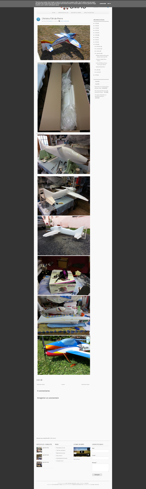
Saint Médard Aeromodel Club (72, 483)
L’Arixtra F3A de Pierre (52, 18)
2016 (96, 39)
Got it (109, 3)
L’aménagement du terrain (61, 458)
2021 (96, 30)
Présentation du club (63, 12)
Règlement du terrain (76, 12)
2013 (96, 75)
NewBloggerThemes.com (77, 484)
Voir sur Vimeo (77, 459)
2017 (96, 37)
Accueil (53, 12)
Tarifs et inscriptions (89, 12)
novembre (98, 48)
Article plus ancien (85, 384)
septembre (98, 53)
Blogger (86, 483)
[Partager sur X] (40, 380)
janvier (97, 72)
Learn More (103, 3)
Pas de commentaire (65, 21)
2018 (96, 35)
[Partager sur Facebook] (41, 380)
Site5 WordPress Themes (57, 484)
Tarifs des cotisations (60, 450)
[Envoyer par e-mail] (37, 380)
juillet (97, 69)
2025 (96, 25)
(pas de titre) (46, 447)
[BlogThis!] (38, 380)
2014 (96, 44)
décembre (98, 46)
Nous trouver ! (59, 455)
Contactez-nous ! (60, 461)
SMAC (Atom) (53, 438)
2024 (96, 28)
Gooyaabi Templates (94, 484)
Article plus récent (41, 384)
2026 (96, 23)
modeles (50, 21)
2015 (96, 42)
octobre (98, 51)
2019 (96, 32)
